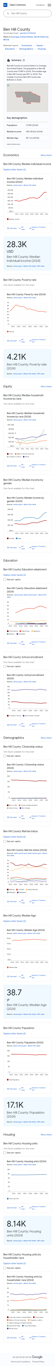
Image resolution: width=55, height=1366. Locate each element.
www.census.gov (13, 144)
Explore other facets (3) (15, 837)
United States (26, 37)
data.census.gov (30, 595)
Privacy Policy (38, 1361)
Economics (27, 45)
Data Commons (18, 5)
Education (10, 49)
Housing (42, 49)
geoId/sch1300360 (28, 33)
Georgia (15, 37)
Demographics (26, 49)
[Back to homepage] (5, 5)
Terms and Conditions (20, 1361)
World (6, 39)
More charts (46, 155)
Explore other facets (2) (15, 169)
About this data (30, 185)
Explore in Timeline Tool (38, 228)
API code (23, 228)
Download (13, 228)
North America (41, 37)
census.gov (17, 185)
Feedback (40, 5)
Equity (40, 45)
